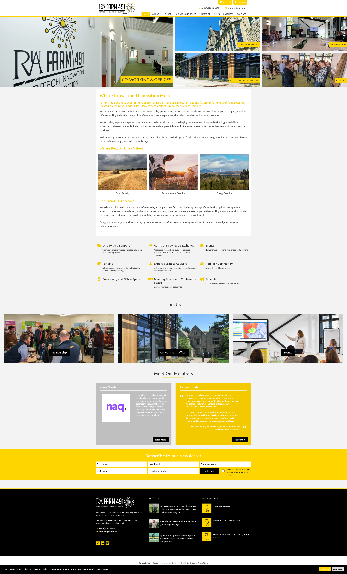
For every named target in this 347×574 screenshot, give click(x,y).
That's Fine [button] (325, 569)
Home (146, 14)
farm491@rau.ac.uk (237, 8)
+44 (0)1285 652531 (107, 520)
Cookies (156, 554)
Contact (242, 14)
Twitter (107, 534)
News (217, 14)
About (155, 14)
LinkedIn (102, 534)
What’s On (205, 14)
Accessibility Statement (171, 554)
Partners (228, 14)
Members (168, 14)
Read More (160, 431)
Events (227, 2)
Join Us (242, 2)
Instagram (98, 534)
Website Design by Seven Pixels (195, 554)
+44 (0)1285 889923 (211, 8)
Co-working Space (186, 14)
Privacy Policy (144, 554)
